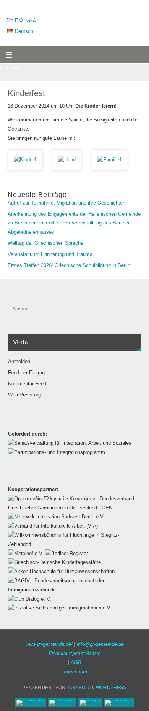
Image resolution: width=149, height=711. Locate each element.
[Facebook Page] (30, 702)
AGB (76, 662)
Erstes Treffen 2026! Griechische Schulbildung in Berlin (69, 265)
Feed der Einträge (27, 372)
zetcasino (10, 67)
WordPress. (111, 687)
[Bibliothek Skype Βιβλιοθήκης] (90, 702)
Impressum (74, 672)
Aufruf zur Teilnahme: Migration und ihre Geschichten (66, 203)
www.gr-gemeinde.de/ (49, 644)
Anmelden (19, 361)
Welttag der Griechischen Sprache (45, 243)
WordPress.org (24, 395)
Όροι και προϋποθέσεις (74, 653)
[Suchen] (131, 311)
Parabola (78, 687)
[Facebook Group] (119, 702)
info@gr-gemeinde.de (100, 644)
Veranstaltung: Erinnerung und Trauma (50, 254)
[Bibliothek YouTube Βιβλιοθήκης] (62, 702)
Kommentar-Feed (27, 384)
